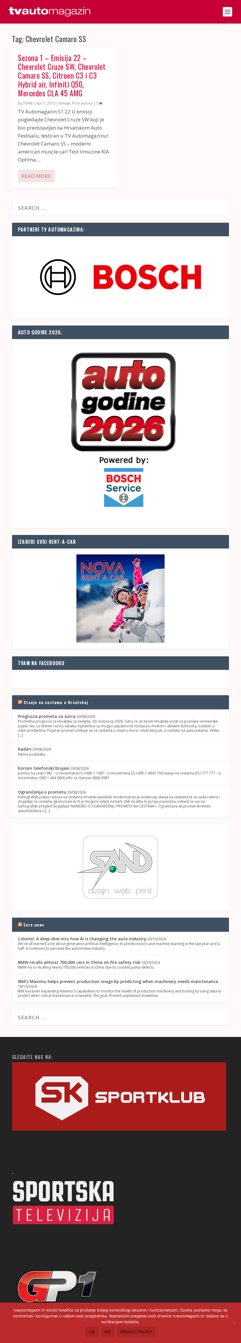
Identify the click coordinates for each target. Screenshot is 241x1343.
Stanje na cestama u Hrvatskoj (56, 702)
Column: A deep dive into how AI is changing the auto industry (82, 938)
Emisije (65, 103)
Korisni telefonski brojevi (43, 768)
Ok (92, 1331)
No (108, 1331)
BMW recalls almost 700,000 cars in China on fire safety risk (79, 962)
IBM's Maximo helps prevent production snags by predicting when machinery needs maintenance (118, 981)
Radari (24, 749)
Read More (36, 176)
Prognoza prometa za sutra (47, 716)
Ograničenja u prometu (42, 792)
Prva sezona (82, 103)
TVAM (27, 103)
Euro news (34, 924)
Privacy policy (136, 1331)
